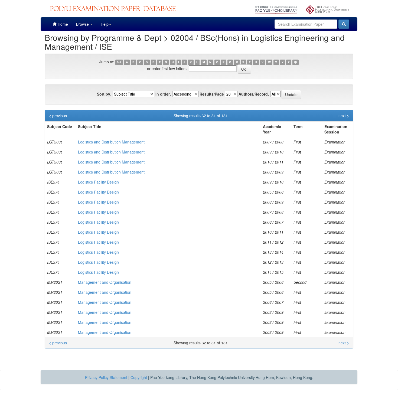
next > (343, 115)
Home (62, 24)
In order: (163, 94)
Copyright (139, 377)
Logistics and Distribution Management (111, 142)
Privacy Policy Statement (106, 377)
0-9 (119, 62)
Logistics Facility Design (98, 182)
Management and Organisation (104, 282)
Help (105, 24)
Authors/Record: (254, 94)
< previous (58, 115)
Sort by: (104, 94)
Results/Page (212, 94)
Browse (83, 24)
